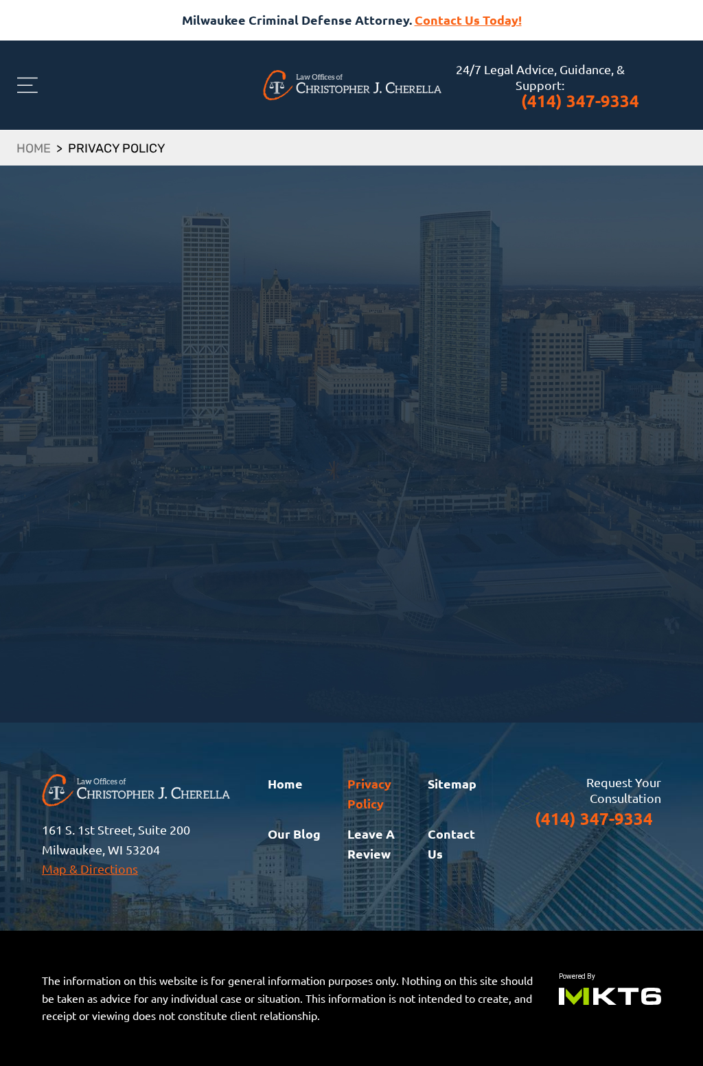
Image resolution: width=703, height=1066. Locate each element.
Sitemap (452, 783)
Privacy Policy (369, 793)
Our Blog (294, 833)
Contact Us (451, 843)
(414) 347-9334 (580, 101)
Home (33, 150)
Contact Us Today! (468, 19)
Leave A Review (371, 843)
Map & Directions (90, 868)
